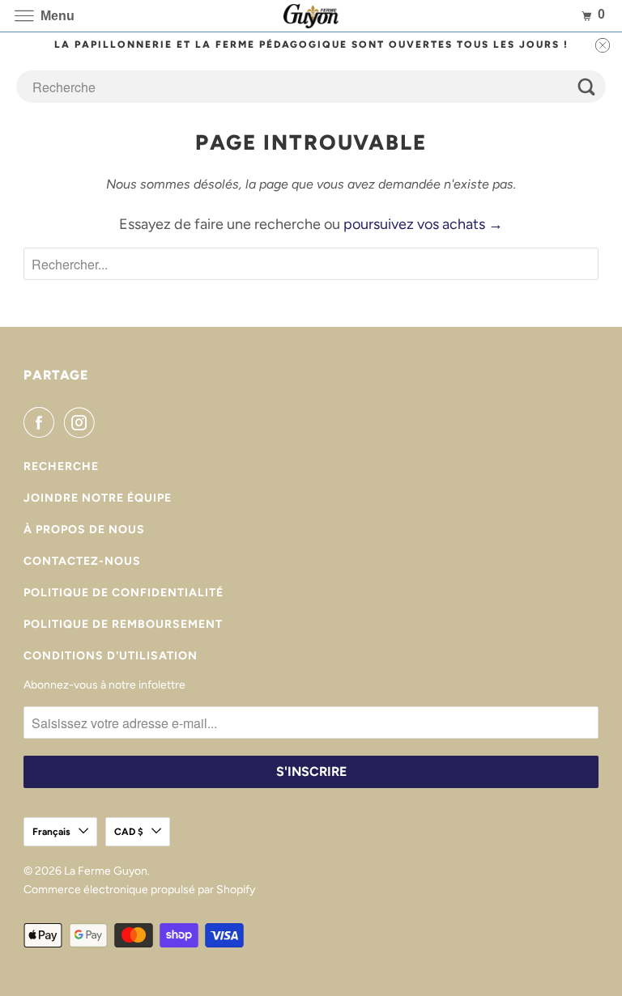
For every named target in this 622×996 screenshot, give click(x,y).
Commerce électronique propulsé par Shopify (139, 889)
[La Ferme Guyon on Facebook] (42, 422)
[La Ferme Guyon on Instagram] (82, 422)
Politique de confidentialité (123, 593)
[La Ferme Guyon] (311, 16)
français (51, 831)
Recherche (61, 466)
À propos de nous (84, 529)
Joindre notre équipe (97, 498)
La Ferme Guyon (105, 871)
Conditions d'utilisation (110, 656)
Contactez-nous (82, 561)
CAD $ (128, 831)
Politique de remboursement (123, 624)
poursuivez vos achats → (423, 224)
